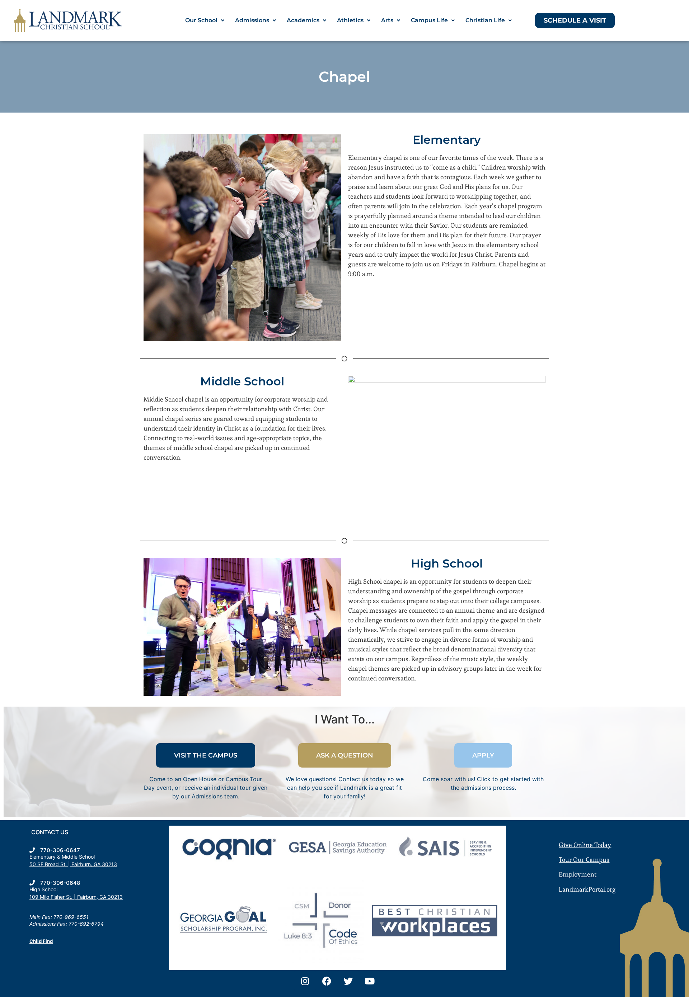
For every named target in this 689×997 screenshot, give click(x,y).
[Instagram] (305, 981)
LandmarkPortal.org (587, 889)
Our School (201, 20)
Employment (577, 874)
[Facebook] (326, 981)
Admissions (252, 20)
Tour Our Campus (584, 859)
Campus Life (429, 20)
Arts (387, 20)
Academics (303, 20)
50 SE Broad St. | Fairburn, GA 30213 (73, 864)
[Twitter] (348, 981)
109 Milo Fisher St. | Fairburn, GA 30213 (76, 897)
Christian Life (485, 20)
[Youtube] (369, 981)
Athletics (350, 20)
